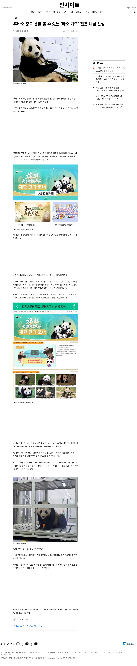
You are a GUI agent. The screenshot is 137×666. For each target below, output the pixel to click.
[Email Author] (27, 619)
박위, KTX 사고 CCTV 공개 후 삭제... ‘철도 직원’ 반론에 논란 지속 (110, 97)
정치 (65, 12)
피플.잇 (78, 12)
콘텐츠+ (103, 12)
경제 (32, 12)
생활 (15, 18)
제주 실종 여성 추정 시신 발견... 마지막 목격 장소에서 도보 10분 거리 (110, 89)
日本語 (134, 8)
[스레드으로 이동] (31, 644)
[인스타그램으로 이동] (27, 644)
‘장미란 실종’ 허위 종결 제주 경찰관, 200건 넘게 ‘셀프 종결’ (110, 69)
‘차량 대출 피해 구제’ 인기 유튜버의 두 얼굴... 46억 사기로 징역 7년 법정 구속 (110, 79)
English (128, 8)
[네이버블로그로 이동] (36, 644)
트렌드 (47, 12)
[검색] (135, 12)
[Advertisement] (45, 132)
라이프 (39, 12)
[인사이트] (69, 5)
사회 (71, 12)
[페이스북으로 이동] (18, 644)
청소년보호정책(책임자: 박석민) (23, 658)
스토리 (86, 12)
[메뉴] (2, 12)
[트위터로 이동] (22, 644)
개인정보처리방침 (6, 658)
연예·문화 (56, 12)
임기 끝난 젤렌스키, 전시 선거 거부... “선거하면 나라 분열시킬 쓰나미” (110, 106)
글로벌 (94, 12)
